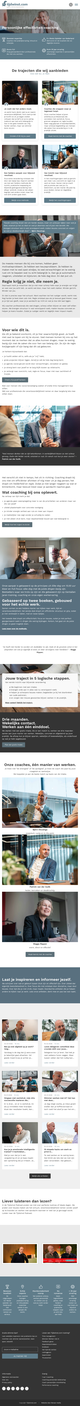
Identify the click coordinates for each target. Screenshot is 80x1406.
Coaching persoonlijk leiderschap (54, 1380)
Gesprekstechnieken (49, 1344)
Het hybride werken (49, 1349)
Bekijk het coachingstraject (60, 200)
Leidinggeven (46, 1352)
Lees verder (9, 1063)
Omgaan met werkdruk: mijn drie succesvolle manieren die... (19, 1099)
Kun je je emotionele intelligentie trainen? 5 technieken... (19, 1150)
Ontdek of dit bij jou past (20, 136)
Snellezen (45, 1347)
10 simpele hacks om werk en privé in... (58, 1150)
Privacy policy (7, 1382)
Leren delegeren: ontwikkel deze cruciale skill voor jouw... (59, 1048)
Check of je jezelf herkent (15, 380)
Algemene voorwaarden (10, 1377)
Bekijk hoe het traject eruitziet (17, 525)
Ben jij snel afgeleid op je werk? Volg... (19, 1048)
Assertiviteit (46, 1355)
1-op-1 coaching (47, 1377)
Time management (48, 1336)
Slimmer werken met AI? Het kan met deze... (59, 1099)
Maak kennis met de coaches (60, 136)
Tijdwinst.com (32, 1403)
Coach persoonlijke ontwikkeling (53, 1382)
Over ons (5, 1380)
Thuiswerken (46, 1358)
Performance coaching (50, 1385)
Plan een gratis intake (13, 745)
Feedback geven (48, 1341)
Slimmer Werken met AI (50, 1339)
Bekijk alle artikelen (40, 1176)
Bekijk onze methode (20, 200)
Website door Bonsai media (51, 1403)
